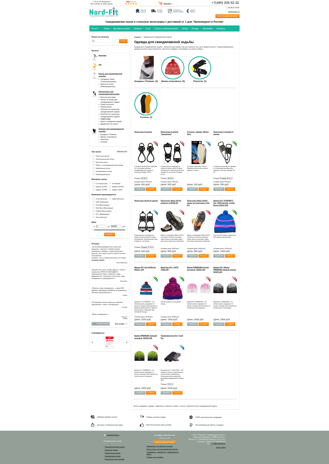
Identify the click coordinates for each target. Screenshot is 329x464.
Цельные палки (102, 162)
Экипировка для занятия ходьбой (159, 446)
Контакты (221, 28)
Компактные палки (112, 453)
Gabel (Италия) (118, 199)
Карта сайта (221, 447)
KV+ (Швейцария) (102, 214)
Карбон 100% (117, 190)
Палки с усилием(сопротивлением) (109, 165)
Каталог (94, 28)
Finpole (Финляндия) (103, 211)
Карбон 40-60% (118, 187)
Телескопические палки (105, 159)
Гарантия (138, 28)
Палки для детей (102, 156)
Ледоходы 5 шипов (143, 132)
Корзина (167, 3)
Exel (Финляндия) (102, 205)
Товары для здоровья (155, 457)
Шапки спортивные (108, 137)
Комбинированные (103, 174)
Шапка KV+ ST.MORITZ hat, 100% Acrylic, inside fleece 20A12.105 (224, 203)
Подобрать (109, 234)
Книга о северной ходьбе (111, 121)
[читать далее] (98, 260)
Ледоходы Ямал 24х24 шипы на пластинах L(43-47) (198, 203)
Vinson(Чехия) (101, 217)
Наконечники (105, 107)
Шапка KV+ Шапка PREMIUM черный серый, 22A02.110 (224, 269)
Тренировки (208, 28)
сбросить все (122, 151)
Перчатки (104, 139)
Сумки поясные (107, 104)
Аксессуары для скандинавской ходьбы (162, 449)
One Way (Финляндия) (104, 208)
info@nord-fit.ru (234, 12)
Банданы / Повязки (108, 134)
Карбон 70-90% (101, 190)
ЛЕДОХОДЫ (105, 119)
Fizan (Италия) (101, 199)
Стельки (103, 142)
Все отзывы (119, 324)
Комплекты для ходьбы (114, 459)
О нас (148, 28)
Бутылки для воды (108, 97)
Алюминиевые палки (104, 171)
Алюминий (116, 184)
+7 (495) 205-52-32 (218, 444)
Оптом (185, 28)
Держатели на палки (109, 124)
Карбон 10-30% (101, 187)
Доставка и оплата (121, 28)
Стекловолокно (102, 184)
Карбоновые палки (103, 168)
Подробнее (139, 189)
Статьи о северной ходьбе (166, 28)
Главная (137, 37)
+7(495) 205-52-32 (225, 3)
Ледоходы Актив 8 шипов (146, 201)
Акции (106, 28)
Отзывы (195, 28)
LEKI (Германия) (102, 202)
